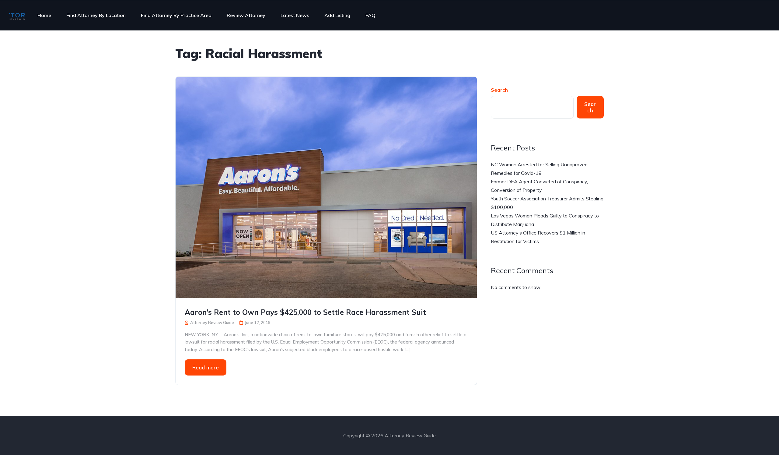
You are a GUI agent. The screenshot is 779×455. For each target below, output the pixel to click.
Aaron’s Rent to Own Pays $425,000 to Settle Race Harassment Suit (305, 312)
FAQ (370, 15)
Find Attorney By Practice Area (176, 15)
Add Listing (337, 15)
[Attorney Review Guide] (17, 15)
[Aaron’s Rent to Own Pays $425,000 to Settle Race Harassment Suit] (326, 187)
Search (499, 90)
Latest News (295, 15)
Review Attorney (246, 15)
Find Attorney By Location (96, 15)
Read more (205, 367)
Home (44, 15)
